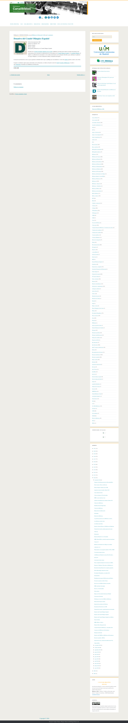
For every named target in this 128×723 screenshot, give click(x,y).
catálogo (66, 59)
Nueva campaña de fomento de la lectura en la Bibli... (103, 562)
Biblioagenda (45, 24)
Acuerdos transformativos (96, 125)
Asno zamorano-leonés (98, 492)
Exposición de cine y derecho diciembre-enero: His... (103, 640)
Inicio (48, 74)
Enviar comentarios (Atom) (21, 94)
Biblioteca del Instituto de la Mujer (98, 173)
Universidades (94, 413)
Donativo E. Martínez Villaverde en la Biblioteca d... (103, 565)
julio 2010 (96, 654)
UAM (21, 24)
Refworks (94, 362)
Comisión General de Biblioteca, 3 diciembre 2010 (103, 627)
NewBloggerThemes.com (74, 721)
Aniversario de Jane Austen (99, 560)
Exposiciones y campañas (96, 266)
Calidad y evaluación (96, 203)
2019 (94, 453)
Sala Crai (93, 374)
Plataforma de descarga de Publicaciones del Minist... (103, 578)
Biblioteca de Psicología (96, 171)
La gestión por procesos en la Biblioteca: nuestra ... (103, 518)
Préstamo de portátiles (96, 332)
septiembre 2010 (98, 649)
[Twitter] (43, 18)
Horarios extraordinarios (96, 283)
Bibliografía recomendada (97, 149)
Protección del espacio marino (99, 601)
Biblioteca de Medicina (96, 169)
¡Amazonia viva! (97, 547)
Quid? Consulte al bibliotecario (63, 62)
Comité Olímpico (61, 53)
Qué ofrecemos (94, 345)
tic (92, 403)
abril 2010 (96, 661)
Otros (93, 318)
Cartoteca (94, 205)
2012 (94, 472)
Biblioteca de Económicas (97, 161)
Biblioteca (94, 154)
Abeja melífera (97, 643)
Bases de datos (94, 144)
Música (93, 310)
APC (93, 129)
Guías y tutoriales (95, 279)
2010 (94, 477)
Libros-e (93, 293)
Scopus (93, 381)
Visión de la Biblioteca (98, 508)
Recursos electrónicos (96, 354)
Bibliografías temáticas (96, 151)
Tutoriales (94, 408)
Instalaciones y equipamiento (97, 286)
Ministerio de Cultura (96, 298)
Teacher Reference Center (96, 393)
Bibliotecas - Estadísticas (96, 186)
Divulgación (94, 247)
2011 (94, 475)
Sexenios (93, 388)
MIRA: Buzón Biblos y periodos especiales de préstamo (104, 539)
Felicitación (96, 534)
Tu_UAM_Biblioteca (96, 406)
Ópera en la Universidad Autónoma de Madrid (102, 593)
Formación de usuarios (96, 274)
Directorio (53, 24)
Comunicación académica (96, 230)
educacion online (95, 254)
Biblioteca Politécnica (96, 178)
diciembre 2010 (97, 480)
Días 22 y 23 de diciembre (99, 588)
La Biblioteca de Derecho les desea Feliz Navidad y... (103, 554)
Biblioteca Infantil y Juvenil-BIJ (98, 176)
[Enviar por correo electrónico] (14, 68)
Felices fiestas (96, 591)
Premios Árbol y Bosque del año (100, 625)
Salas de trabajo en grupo (96, 376)
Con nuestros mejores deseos (99, 552)
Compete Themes (56, 721)
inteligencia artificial (96, 288)
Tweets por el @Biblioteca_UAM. (98, 109)
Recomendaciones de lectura (97, 352)
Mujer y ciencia (95, 305)
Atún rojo (96, 531)
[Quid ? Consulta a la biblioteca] (104, 433)
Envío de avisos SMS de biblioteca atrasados (102, 583)
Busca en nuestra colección (65, 24)
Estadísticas (94, 264)
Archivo (93, 139)
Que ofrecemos (94, 342)
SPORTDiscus (94, 391)
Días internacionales (95, 244)
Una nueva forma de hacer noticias (103, 71)
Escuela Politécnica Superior (97, 261)
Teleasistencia (94, 398)
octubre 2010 (97, 647)
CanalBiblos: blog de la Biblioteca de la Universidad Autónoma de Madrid (69, 718)
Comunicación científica (96, 232)
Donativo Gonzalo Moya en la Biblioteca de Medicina (104, 526)
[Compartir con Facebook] (18, 68)
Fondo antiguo (94, 271)
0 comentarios (50, 35)
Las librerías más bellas (98, 523)
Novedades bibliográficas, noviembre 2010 (102, 573)
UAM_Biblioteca (28, 24)
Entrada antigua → (81, 74)
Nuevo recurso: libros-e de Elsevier (100, 484)
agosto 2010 (97, 652)
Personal (93, 320)
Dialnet (93, 242)
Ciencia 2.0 (96, 541)
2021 (94, 448)
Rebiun (93, 349)
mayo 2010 (97, 658)
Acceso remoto (94, 120)
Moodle (93, 301)
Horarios (93, 281)
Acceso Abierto (95, 117)
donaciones (18, 64)
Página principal (14, 24)
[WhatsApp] (40, 18)
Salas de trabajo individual (97, 379)
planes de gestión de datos (97, 325)
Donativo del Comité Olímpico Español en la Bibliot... (104, 617)
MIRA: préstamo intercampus (99, 586)
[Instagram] (54, 18)
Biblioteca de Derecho (96, 159)
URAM (93, 415)
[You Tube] (51, 18)
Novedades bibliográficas (96, 313)
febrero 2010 (97, 665)
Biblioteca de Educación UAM (38, 35)
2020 (94, 451)
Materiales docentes (95, 296)
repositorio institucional (96, 364)
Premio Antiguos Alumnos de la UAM (101, 487)
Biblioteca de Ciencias (96, 156)
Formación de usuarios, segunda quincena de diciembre (104, 609)
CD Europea (94, 213)
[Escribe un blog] (15, 68)
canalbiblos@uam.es (96, 694)
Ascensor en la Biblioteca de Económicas (101, 630)
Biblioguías (37, 24)
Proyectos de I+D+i (95, 340)
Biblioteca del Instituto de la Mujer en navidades (103, 544)
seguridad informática (96, 384)
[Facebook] (45, 18)
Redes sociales (94, 359)
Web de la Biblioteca (96, 418)
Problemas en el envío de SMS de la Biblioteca (102, 599)
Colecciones (94, 225)
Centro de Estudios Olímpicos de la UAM (43, 51)
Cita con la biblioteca (96, 222)
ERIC (93, 259)
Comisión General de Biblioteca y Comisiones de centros (102, 227)
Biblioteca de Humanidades (97, 166)
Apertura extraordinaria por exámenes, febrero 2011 (103, 500)
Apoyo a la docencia (95, 132)
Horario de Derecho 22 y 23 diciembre (101, 536)
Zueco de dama (97, 619)
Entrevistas (94, 257)
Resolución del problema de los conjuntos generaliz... (104, 567)
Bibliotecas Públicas (96, 188)
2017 (94, 459)
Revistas (93, 366)
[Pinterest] (48, 18)
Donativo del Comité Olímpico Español (31, 38)
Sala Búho (94, 371)
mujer (93, 303)
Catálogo (93, 208)
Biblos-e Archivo (95, 195)
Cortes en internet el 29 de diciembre (101, 495)
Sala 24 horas (94, 369)
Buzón (93, 200)
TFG (93, 401)
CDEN (93, 215)
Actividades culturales (96, 122)
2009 (94, 670)
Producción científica (96, 337)
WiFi (93, 420)
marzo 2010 (97, 663)
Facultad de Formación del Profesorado (99, 269)
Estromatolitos (97, 575)
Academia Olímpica (75, 53)
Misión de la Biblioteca (98, 516)
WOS (93, 423)
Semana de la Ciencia (96, 386)
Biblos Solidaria (95, 193)
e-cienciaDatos (94, 252)
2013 (94, 469)
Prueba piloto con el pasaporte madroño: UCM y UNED (104, 549)
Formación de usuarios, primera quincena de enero (103, 529)
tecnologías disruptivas (96, 396)
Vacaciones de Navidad (98, 596)
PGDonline (94, 323)
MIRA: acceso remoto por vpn (99, 497)
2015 (94, 464)
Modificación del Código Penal (100, 505)
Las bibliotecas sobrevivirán (99, 521)
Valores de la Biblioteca (98, 503)
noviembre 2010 (98, 645)
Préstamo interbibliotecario (97, 335)
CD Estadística (94, 210)
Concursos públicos (95, 235)
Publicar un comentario (18, 87)
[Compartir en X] (16, 68)
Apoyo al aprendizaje (96, 137)
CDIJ (93, 217)
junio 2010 (97, 656)
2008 (94, 673)
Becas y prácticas (95, 147)
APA (93, 127)
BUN (93, 198)
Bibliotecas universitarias (96, 191)
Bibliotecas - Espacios (96, 183)
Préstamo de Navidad (98, 632)
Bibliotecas (94, 181)
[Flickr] (57, 18)
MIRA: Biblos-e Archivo (98, 622)
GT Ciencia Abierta (95, 276)
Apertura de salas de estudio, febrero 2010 (101, 490)
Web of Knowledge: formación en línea (101, 570)
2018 (94, 456)
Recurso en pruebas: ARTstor (99, 637)
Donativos (94, 249)
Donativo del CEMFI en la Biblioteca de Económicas (104, 635)
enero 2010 (97, 668)
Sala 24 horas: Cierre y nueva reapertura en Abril (106, 95)
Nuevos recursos (95, 315)
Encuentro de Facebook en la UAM (100, 606)
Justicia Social (94, 291)
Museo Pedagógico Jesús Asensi (98, 308)
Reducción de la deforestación (99, 510)
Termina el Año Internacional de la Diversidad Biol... (103, 482)
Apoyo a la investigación (96, 134)
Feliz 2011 (96, 557)
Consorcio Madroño (95, 237)
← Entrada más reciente (15, 74)
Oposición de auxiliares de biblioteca (101, 604)
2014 (94, 467)
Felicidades (96, 513)
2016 (94, 461)
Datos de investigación (96, 239)
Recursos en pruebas (95, 357)
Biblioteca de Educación (96, 164)
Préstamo (93, 330)
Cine (93, 220)
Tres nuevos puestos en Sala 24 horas (101, 580)
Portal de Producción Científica (97, 327)
